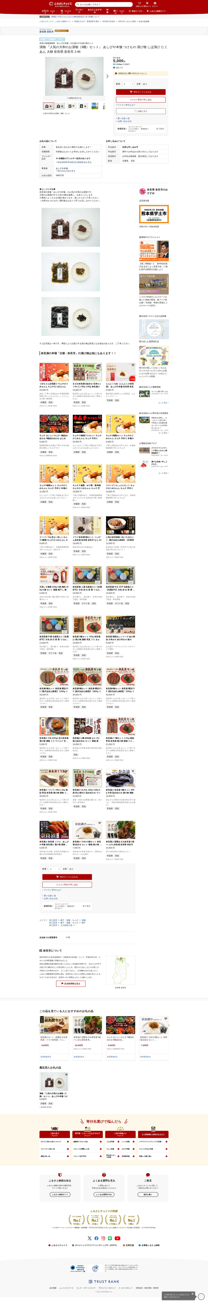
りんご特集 (110, 1149)
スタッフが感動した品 (81, 1149)
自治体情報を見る (72, 984)
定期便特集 (126, 1156)
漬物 (84, 920)
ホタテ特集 (126, 1149)
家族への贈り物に (145, 1156)
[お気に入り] (201, 1296)
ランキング (79, 11)
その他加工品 (66, 925)
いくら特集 (126, 1141)
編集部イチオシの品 (81, 1141)
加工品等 (53, 920)
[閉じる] (193, 1294)
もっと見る (162, 403)
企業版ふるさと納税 (150, 1245)
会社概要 (52, 1288)
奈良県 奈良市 (46, 1107)
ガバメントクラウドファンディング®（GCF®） (96, 1245)
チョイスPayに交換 (146, 1149)
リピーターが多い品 (48, 1149)
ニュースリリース (66, 1288)
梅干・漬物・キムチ (69, 920)
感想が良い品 (45, 1156)
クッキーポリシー (126, 1288)
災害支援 (130, 1245)
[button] (66, 365)
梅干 (84, 923)
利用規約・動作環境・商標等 (147, 1288)
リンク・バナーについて (86, 1288)
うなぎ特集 (110, 1141)
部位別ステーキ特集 (111, 1156)
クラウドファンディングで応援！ (151, 1141)
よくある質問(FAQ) (104, 1194)
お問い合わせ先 (125, 121)
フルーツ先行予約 (80, 1156)
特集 (108, 11)
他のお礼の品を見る (66, 171)
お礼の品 (48, 11)
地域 (66, 11)
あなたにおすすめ (95, 11)
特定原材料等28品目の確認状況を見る (74, 162)
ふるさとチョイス (59, 1245)
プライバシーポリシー (107, 1288)
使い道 (118, 11)
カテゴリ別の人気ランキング (51, 1141)
